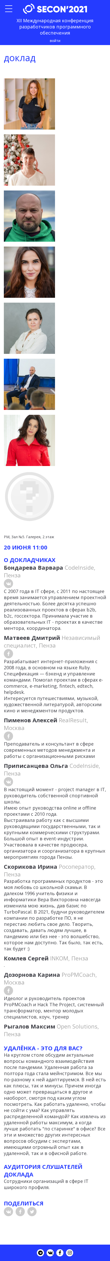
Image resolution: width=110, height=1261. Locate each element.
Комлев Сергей (26, 958)
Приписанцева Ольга (36, 765)
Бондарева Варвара (33, 567)
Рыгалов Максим (29, 1026)
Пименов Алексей (30, 720)
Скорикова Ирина (30, 866)
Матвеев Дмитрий (32, 637)
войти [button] (55, 40)
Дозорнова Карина (32, 974)
